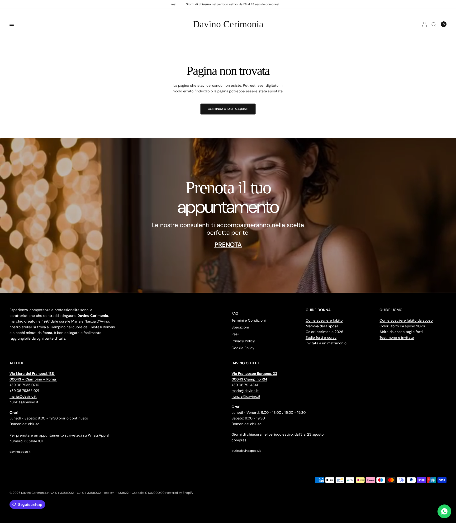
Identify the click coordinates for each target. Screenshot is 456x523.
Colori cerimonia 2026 (324, 331)
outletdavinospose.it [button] (246, 450)
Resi (235, 334)
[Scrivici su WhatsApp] (444, 511)
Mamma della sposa (322, 326)
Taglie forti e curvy (321, 337)
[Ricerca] (433, 24)
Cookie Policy (243, 348)
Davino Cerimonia (228, 24)
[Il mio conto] (424, 24)
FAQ (235, 313)
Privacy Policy (243, 341)
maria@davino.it (23, 396)
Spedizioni (240, 327)
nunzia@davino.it (24, 402)
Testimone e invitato (397, 337)
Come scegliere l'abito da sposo (406, 320)
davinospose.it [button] (20, 451)
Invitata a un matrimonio (326, 343)
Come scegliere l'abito (324, 320)
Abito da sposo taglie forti (401, 331)
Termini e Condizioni (249, 320)
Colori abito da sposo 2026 (402, 326)
